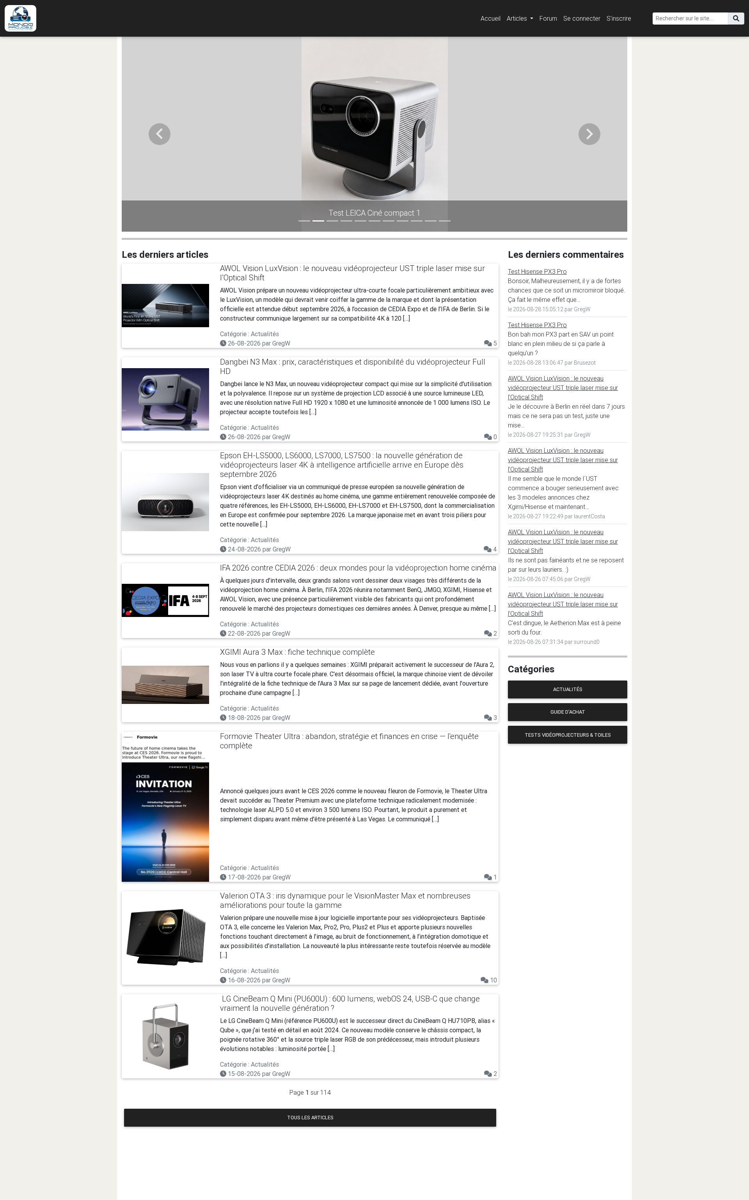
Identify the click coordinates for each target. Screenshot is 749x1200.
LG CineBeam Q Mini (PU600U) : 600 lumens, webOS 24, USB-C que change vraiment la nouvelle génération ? (350, 1003)
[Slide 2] (318, 220)
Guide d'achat (567, 712)
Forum (548, 18)
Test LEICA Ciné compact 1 (374, 213)
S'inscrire (619, 18)
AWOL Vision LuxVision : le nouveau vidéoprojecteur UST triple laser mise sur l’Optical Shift (352, 272)
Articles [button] (518, 18)
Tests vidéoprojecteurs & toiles (568, 735)
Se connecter (581, 18)
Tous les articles (310, 1117)
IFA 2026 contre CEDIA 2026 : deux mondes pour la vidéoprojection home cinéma (358, 568)
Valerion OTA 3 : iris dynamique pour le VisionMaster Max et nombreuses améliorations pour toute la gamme (345, 900)
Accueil (491, 18)
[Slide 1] (304, 220)
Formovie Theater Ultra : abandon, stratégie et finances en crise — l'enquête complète (349, 740)
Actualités (567, 689)
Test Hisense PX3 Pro (537, 271)
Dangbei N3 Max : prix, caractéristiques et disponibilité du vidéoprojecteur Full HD (352, 366)
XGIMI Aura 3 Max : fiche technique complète (297, 652)
